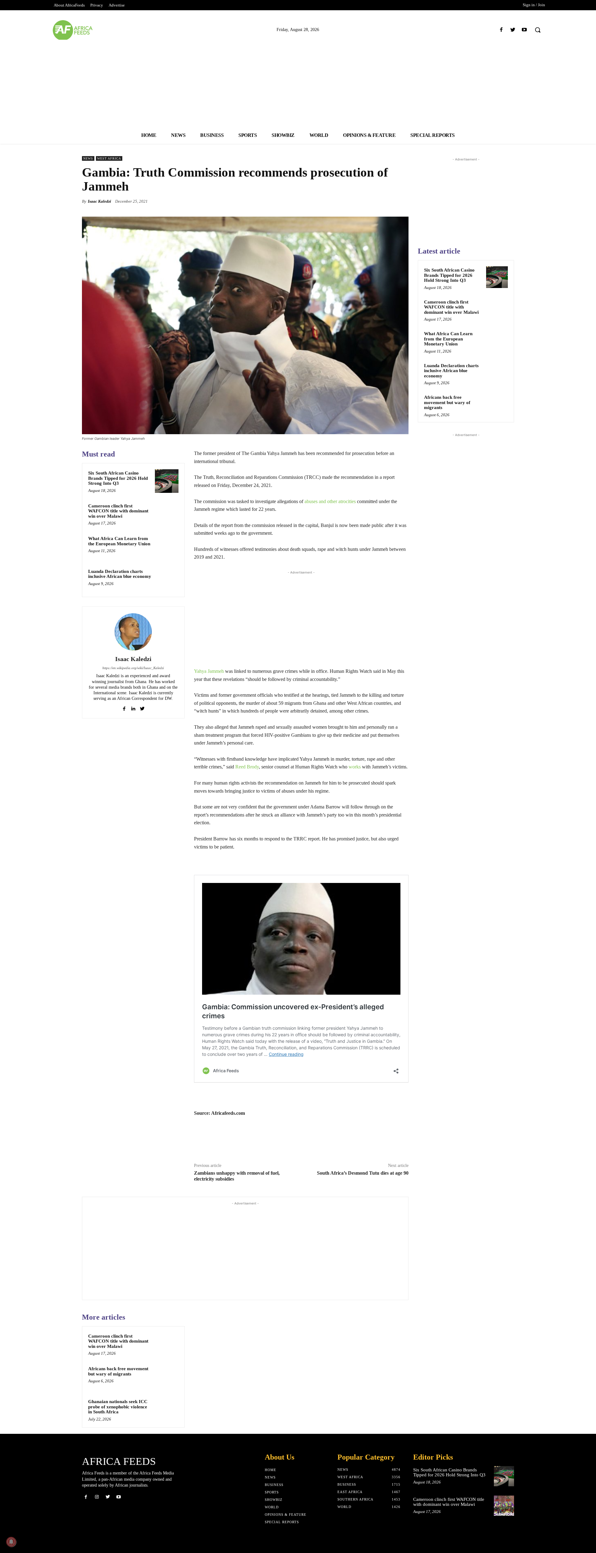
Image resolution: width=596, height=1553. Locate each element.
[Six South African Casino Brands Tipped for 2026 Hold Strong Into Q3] (166, 481)
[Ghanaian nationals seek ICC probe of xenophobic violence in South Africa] (166, 1409)
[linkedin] (133, 707)
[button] (537, 29)
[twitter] (142, 707)
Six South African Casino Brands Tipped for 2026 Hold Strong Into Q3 (118, 478)
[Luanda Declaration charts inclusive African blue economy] (166, 579)
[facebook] (124, 707)
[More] (402, 201)
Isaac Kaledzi (99, 201)
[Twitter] (513, 30)
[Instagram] (97, 1497)
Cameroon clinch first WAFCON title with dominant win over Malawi (118, 511)
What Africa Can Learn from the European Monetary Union (119, 541)
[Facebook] (501, 30)
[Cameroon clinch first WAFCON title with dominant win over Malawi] (166, 514)
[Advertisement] (298, 83)
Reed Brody (247, 766)
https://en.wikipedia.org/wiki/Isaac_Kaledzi (133, 668)
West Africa (109, 158)
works (355, 766)
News (88, 158)
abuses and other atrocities (330, 501)
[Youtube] (524, 30)
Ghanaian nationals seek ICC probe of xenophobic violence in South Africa (117, 1406)
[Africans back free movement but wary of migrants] (166, 1377)
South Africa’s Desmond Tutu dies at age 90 (363, 1173)
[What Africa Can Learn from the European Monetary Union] (166, 546)
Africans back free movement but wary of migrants (118, 1371)
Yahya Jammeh (209, 671)
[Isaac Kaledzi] (133, 631)
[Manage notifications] (11, 1542)
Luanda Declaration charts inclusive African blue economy (119, 574)
